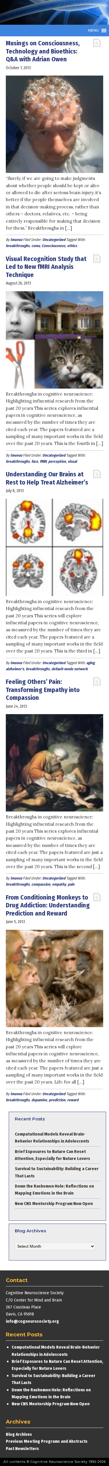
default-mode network (69, 669)
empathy (59, 884)
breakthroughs (18, 246)
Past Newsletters (22, 1448)
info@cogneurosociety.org (32, 1321)
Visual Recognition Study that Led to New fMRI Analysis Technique (46, 267)
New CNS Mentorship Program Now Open (54, 1203)
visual (72, 461)
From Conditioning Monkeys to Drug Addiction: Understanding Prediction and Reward (48, 905)
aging (90, 663)
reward (72, 1100)
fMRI (43, 461)
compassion (40, 884)
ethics (72, 246)
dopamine (39, 1100)
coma (35, 246)
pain (71, 884)
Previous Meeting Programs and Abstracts (46, 1441)
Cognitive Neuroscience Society (49, 12)
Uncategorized (53, 239)
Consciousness (53, 246)
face (34, 461)
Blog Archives (19, 1434)
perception (57, 461)
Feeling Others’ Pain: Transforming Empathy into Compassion (43, 690)
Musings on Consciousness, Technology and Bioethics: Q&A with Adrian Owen (43, 51)
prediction (57, 1100)
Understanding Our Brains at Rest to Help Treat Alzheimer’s (47, 478)
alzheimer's (15, 669)
